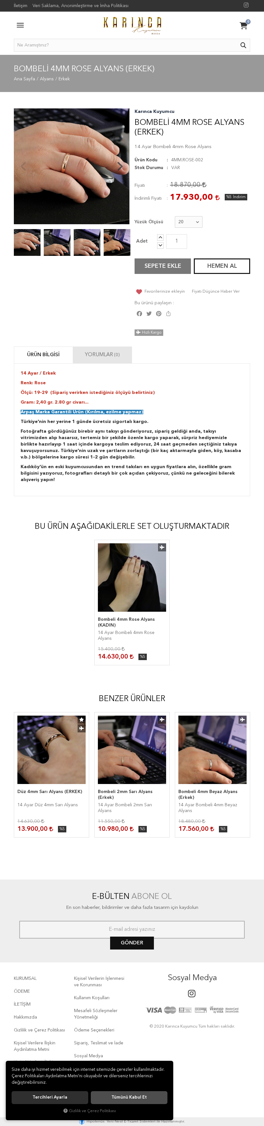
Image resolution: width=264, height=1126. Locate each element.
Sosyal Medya (88, 1056)
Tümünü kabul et (129, 1097)
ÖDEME (22, 991)
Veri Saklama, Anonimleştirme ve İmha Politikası (80, 6)
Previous (23, 166)
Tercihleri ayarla (50, 1097)
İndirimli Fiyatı (148, 198)
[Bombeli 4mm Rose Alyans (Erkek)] (71, 166)
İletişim (20, 6)
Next (119, 166)
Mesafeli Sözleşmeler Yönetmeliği (96, 1014)
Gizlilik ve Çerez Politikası (39, 1030)
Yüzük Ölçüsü (149, 222)
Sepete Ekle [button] (163, 266)
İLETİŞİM (22, 1004)
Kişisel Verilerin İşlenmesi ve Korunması (99, 981)
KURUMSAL (25, 978)
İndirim (239, 197)
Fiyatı (140, 185)
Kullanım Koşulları (91, 998)
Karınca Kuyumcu (154, 111)
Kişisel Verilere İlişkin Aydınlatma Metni (34, 1046)
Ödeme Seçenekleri (94, 1030)
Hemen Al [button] (222, 266)
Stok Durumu (149, 168)
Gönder (132, 943)
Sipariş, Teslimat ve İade (98, 1043)
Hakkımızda (25, 1017)
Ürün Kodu (146, 160)
